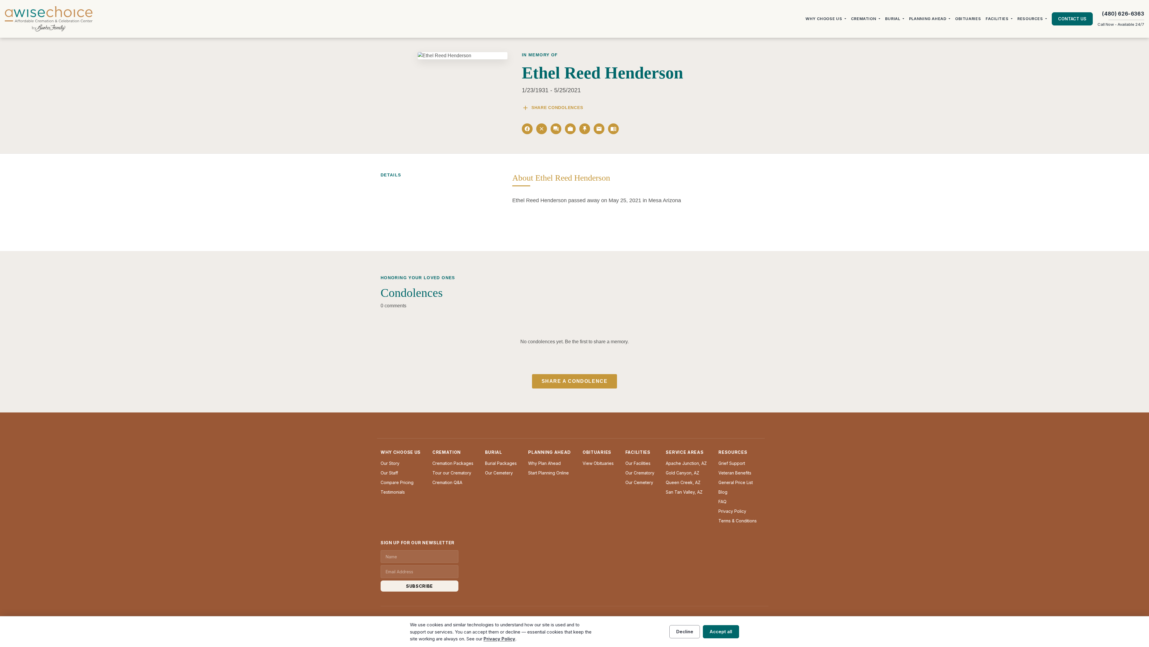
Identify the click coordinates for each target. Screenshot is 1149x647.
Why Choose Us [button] (823, 18)
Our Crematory (639, 472)
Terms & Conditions (737, 520)
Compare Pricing (397, 482)
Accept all (720, 631)
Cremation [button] (863, 18)
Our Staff (389, 472)
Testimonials (393, 492)
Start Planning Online (548, 472)
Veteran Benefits (734, 472)
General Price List (735, 482)
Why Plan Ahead (544, 463)
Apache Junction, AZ (686, 463)
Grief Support (731, 463)
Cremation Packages (452, 463)
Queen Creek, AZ (683, 482)
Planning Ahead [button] (927, 18)
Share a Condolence (575, 381)
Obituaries (968, 18)
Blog (722, 492)
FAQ (722, 501)
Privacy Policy (732, 511)
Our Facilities (638, 463)
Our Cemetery (499, 472)
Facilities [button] (997, 18)
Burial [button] (892, 18)
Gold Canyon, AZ (682, 472)
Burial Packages (501, 463)
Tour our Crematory (451, 472)
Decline (684, 631)
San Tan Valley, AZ (684, 492)
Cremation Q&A (447, 482)
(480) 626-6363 (1123, 14)
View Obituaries (598, 463)
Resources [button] (1030, 18)
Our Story (390, 463)
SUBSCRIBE (419, 586)
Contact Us (1072, 18)
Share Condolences (552, 107)
